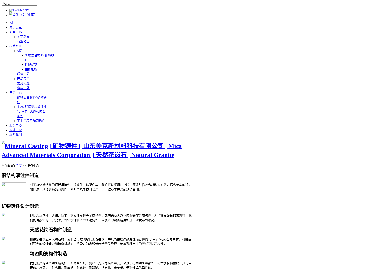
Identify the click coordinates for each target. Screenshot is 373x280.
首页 (19, 165)
